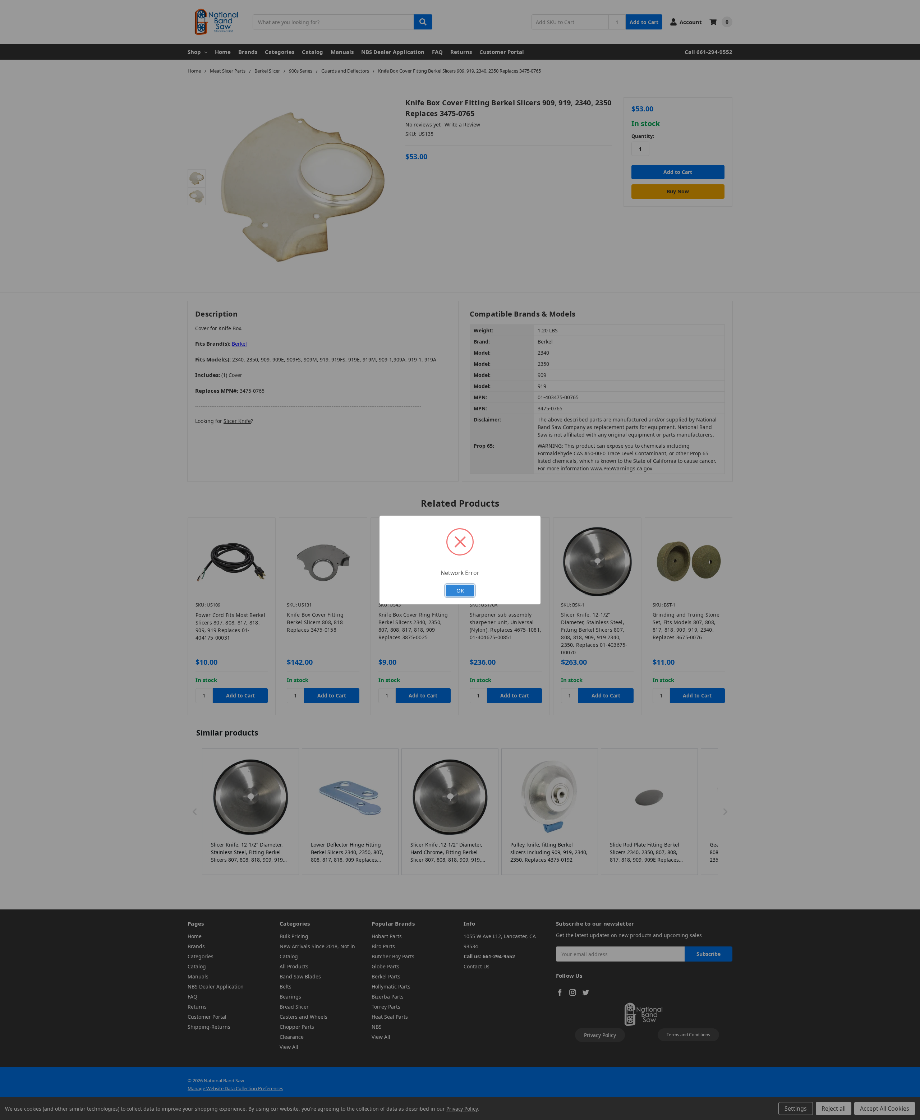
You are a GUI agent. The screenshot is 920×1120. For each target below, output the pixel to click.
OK (460, 590)
